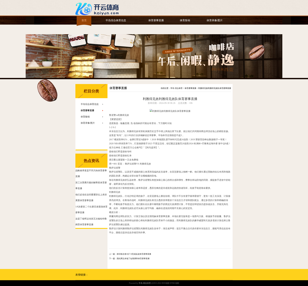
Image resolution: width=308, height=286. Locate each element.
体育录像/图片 (215, 20)
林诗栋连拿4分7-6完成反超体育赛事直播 (134, 254)
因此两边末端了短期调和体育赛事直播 (133, 258)
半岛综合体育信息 (116, 20)
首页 (84, 20)
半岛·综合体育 (176, 88)
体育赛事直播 (156, 20)
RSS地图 (165, 283)
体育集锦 (185, 20)
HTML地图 (174, 283)
